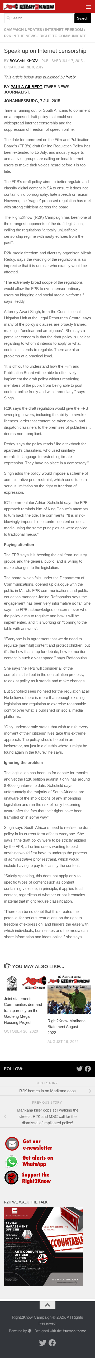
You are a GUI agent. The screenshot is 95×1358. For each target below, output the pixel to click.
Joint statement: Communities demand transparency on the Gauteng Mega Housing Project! (23, 1010)
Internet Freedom (64, 29)
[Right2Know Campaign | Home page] (37, 6)
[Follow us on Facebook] (88, 1069)
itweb (70, 77)
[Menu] (88, 6)
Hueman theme (74, 1331)
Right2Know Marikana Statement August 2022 (67, 1027)
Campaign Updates (23, 29)
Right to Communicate (63, 36)
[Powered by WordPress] (29, 1331)
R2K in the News (20, 36)
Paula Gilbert (26, 87)
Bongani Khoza (24, 61)
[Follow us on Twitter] (79, 1069)
